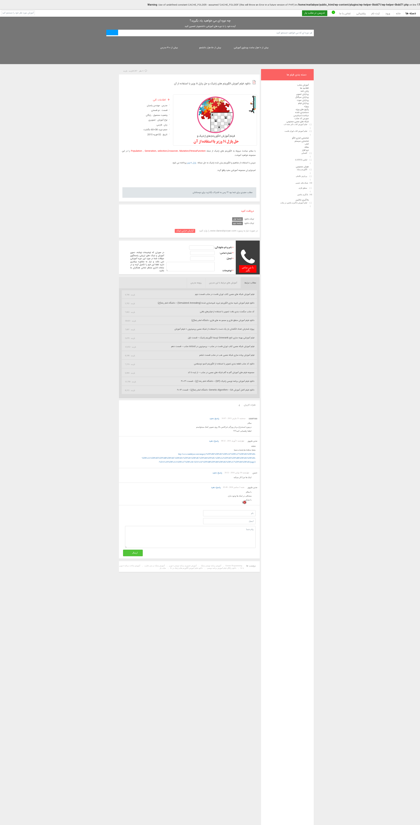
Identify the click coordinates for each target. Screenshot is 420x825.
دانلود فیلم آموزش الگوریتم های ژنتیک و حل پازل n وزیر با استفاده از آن (212, 84)
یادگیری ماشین (304, 194)
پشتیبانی (361, 14)
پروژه (306, 106)
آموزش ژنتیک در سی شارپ (154, 566)
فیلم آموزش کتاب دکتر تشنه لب (295, 124)
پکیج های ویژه (302, 109)
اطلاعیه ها (304, 88)
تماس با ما (345, 14)
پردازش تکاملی (301, 176)
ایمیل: (229, 258)
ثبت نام (375, 14)
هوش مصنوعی (302, 167)
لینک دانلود (249, 219)
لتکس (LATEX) (301, 160)
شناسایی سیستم (302, 141)
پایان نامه (305, 91)
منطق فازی (303, 188)
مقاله (306, 147)
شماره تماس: (226, 253)
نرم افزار (305, 150)
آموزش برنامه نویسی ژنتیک (211, 566)
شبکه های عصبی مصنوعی (297, 121)
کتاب (307, 144)
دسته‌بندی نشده (302, 112)
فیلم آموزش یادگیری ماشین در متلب (293, 203)
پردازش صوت (303, 100)
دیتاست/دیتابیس (301, 115)
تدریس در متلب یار (314, 13)
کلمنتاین (304, 153)
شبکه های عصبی (303, 183)
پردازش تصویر (302, 94)
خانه (398, 14)
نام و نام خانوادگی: (223, 247)
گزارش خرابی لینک (185, 231)
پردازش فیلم (303, 103)
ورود (387, 14)
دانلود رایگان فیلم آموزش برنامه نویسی (221, 568)
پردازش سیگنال (302, 97)
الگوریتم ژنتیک (302, 169)
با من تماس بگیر (248, 269)
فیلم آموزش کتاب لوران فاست (295, 131)
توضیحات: (227, 270)
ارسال (135, 552)
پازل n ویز (191, 163)
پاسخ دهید (214, 418)
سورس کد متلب (301, 118)
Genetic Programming (233, 566)
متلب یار (163, 568)
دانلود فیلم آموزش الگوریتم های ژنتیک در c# (186, 568)
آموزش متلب (303, 85)
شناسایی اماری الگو (300, 138)
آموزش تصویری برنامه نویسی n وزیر (183, 566)
